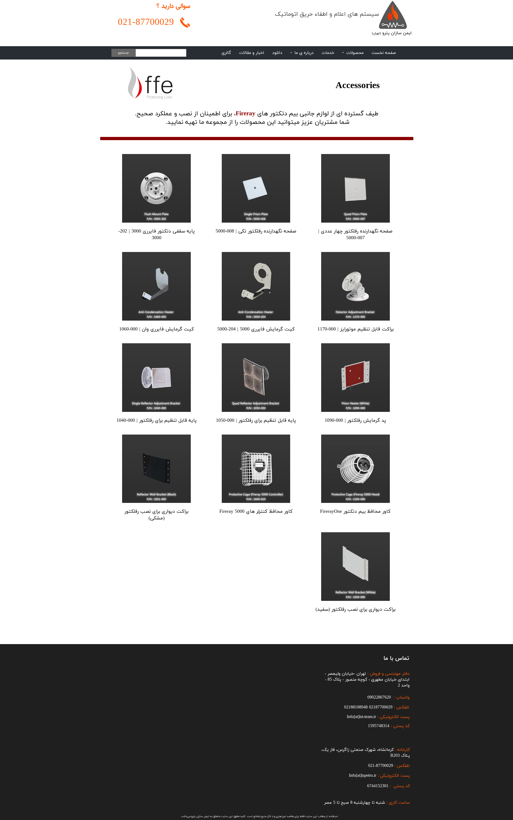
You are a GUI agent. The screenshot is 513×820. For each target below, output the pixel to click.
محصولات (355, 53)
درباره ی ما (304, 53)
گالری (226, 53)
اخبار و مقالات (251, 53)
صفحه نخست (384, 53)
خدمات (328, 53)
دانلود (277, 53)
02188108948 (356, 707)
